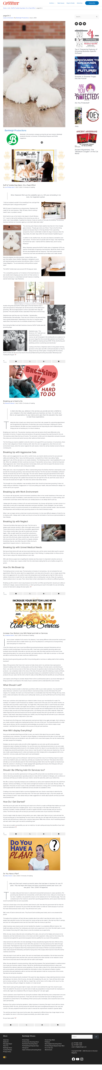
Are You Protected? (82, 103)
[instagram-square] (84, 23)
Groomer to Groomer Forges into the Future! (85, 77)
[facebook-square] (76, 23)
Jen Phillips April (9, 187)
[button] (54, 3)
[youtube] (80, 23)
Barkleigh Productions (22, 18)
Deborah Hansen (9, 403)
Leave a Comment (8, 18)
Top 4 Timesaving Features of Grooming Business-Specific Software (86, 51)
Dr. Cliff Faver (9, 1066)
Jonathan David (9, 635)
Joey (76, 126)
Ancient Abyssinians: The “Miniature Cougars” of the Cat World (86, 151)
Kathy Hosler (8, 875)
